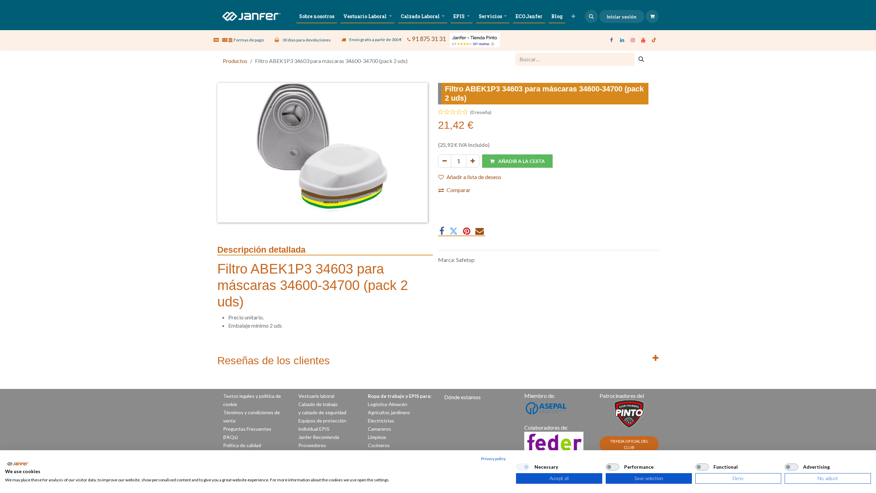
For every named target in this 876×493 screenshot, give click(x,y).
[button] (591, 16)
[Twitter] (453, 231)
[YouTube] (643, 40)
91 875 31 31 (429, 38)
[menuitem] (316, 16)
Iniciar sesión (621, 17)
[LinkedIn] (622, 40)
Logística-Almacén (387, 404)
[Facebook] (611, 40)
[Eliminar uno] (444, 160)
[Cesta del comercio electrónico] (652, 16)
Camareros (379, 429)
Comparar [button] (459, 190)
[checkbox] (523, 467)
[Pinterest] (466, 231)
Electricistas (381, 421)
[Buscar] (641, 59)
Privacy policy (493, 458)
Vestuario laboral (316, 396)
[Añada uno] (472, 160)
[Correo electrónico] (479, 231)
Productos (235, 61)
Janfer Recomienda (318, 437)
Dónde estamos (462, 397)
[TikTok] (654, 40)
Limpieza (377, 437)
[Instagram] (632, 40)
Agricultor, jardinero (389, 412)
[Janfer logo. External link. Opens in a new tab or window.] (17, 464)
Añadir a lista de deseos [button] (474, 177)
